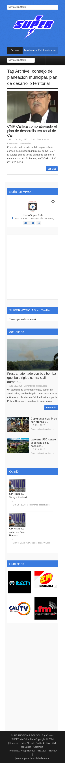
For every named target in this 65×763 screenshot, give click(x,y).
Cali (33, 139)
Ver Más (52, 169)
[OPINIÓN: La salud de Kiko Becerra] (17, 520)
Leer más (51, 407)
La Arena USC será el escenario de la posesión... (43, 442)
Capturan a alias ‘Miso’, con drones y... (44, 420)
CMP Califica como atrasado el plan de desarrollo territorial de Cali (32, 130)
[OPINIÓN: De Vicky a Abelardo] (17, 485)
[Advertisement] (32, 266)
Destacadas (43, 139)
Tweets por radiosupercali (22, 319)
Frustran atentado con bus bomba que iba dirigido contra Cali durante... (31, 378)
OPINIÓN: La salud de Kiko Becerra (17, 532)
